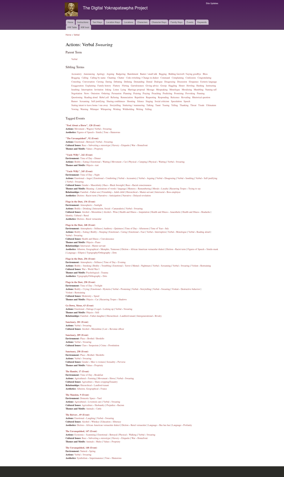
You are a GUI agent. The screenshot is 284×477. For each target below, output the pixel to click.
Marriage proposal (136, 89)
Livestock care (94, 401)
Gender (85, 185)
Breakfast (98, 374)
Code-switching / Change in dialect (142, 77)
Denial (149, 81)
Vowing (75, 109)
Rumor (74, 101)
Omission (95, 93)
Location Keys (113, 22)
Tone (106, 132)
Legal (98, 308)
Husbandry (100, 405)
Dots (114, 252)
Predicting (167, 93)
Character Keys (159, 22)
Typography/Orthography (98, 252)
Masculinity (96, 185)
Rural (86, 215)
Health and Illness (128, 211)
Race (84, 145)
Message (150, 89)
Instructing (211, 85)
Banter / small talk (148, 73)
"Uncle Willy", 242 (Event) (79, 154)
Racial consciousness (141, 185)
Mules (99, 441)
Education (106, 421)
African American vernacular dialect (147, 249)
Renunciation (127, 97)
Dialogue (158, 81)
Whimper (94, 109)
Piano (97, 242)
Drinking (87, 208)
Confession (191, 77)
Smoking (87, 265)
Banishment (132, 73)
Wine (115, 211)
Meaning (90, 188)
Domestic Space (87, 398)
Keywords (202, 22)
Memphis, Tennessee (110, 249)
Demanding (139, 81)
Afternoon (144, 228)
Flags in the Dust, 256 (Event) (80, 258)
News (86, 93)
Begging (163, 73)
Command (165, 77)
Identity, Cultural (74, 215)
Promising (179, 93)
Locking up (108, 308)
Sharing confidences (115, 101)
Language (71, 252)
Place (82, 338)
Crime (103, 345)
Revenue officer (117, 328)
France (104, 388)
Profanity (187, 425)
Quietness (118, 228)
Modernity (87, 295)
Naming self (211, 89)
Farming (92, 378)
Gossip (163, 85)
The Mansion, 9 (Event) (77, 394)
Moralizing (187, 89)
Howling (191, 85)
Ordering (105, 93)
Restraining (205, 265)
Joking (108, 89)
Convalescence (107, 238)
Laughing (90, 418)
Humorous (115, 132)
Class (84, 345)
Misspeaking (162, 89)
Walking (133, 434)
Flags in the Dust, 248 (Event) (80, 225)
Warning (84, 109)
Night (97, 174)
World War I (93, 269)
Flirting (125, 85)
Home (70, 22)
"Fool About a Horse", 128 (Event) (83, 125)
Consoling (76, 81)
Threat (193, 105)
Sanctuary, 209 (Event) (77, 335)
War (133, 145)
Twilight (98, 285)
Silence (140, 101)
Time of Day (86, 158)
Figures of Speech (85, 132)
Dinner (97, 158)
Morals (156, 188)
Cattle (98, 408)
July (167, 228)
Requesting (151, 97)
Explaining (90, 85)
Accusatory (76, 73)
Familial (84, 192)
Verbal (77, 34)
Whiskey (95, 421)
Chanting (111, 77)
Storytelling (115, 105)
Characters (142, 22)
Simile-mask (212, 249)
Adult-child (119, 192)
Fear (143, 231)
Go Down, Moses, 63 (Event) (80, 305)
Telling (174, 105)
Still (97, 312)
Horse (112, 378)
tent (97, 165)
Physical (132, 161)
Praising (137, 93)
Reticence (175, 97)
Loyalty (164, 188)
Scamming (91, 434)
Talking (150, 105)
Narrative (102, 195)
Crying (86, 289)
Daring (109, 81)
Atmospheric (86, 205)
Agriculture (87, 381)
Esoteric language (208, 81)
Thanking (184, 105)
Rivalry (158, 315)
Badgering (121, 73)
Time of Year (156, 228)
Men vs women (98, 361)
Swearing (107, 128)
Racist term (91, 195)
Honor (182, 85)
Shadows (122, 299)
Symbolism (82, 458)
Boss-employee (173, 192)
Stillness (98, 228)
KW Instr (85, 27)
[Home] (71, 10)
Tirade (201, 105)
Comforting (111, 178)
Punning (201, 93)
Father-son (95, 192)
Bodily (77, 161)
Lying (123, 89)
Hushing (200, 85)
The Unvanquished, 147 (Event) (81, 431)
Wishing (117, 109)
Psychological (92, 272)
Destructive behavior (190, 289)
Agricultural (80, 378)
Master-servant (146, 192)
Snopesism (94, 345)
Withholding (128, 109)
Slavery (115, 145)
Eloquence (194, 81)
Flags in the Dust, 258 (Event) (80, 282)
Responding (163, 97)
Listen (116, 89)
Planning (127, 93)
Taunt (158, 105)
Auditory (108, 228)
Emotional (79, 141)
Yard (99, 398)
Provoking (190, 93)
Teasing (165, 105)
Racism (120, 405)
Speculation (176, 101)
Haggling (172, 85)
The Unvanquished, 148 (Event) (81, 447)
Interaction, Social (101, 208)
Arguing (110, 73)
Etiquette (125, 145)
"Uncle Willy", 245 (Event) (79, 171)
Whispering (106, 109)
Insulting (75, 89)
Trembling (106, 265)
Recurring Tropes (178, 188)
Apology (101, 73)
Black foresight (117, 185)
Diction (80, 195)
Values (89, 148)
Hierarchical (132, 192)
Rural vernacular (93, 218)
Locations (128, 22)
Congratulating (204, 77)
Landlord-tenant (127, 315)
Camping (143, 161)
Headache (205, 211)
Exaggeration (77, 85)
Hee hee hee (164, 425)
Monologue (174, 89)
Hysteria (107, 289)
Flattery (116, 85)
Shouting (131, 101)
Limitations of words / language (111, 188)
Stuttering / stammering (134, 105)
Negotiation (76, 93)
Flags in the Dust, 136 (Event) (80, 201)
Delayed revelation (142, 195)
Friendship (107, 192)
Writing (139, 109)
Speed (96, 295)
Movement (79, 128)
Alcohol (85, 211)
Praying (146, 93)
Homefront (142, 145)
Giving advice (152, 85)
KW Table (72, 27)
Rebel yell (104, 97)
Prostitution (113, 345)
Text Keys (97, 22)
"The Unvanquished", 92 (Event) (82, 138)
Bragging (75, 77)
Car (125, 161)
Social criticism (162, 101)
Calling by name (98, 77)
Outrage (90, 308)
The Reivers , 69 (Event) (78, 414)
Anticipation (115, 195)
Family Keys (177, 22)
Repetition (139, 97)
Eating (86, 161)
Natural (83, 451)
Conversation (89, 81)
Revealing (185, 97)
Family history (104, 85)
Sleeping (103, 231)
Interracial (160, 192)
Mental (135, 265)
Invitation (98, 89)
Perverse (121, 361)
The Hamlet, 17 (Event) (77, 371)
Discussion (182, 81)
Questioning (77, 97)
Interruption (87, 89)
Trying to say (194, 188)
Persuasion (116, 93)
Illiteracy (117, 421)
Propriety (98, 148)
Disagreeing (169, 81)
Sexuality (111, 361)
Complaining (178, 77)
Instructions (82, 22)
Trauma (104, 272)
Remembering (144, 188)
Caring (124, 231)
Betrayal (90, 141)
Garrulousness (137, 85)
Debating (118, 81)
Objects (89, 165)
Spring (92, 451)
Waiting (106, 161)
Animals (90, 408)
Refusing (115, 97)
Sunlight (98, 205)
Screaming (84, 101)
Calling (85, 77)
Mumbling (198, 89)
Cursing (100, 81)
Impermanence (96, 458)
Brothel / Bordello (95, 338)
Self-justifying (98, 101)
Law (105, 328)
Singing (149, 101)
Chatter (121, 77)
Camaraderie (118, 208)
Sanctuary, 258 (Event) (77, 351)
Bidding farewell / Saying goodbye (184, 73)
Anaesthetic (175, 211)
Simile (99, 132)
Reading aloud (91, 97)
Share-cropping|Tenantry (106, 381)
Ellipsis (81, 252)
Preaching (156, 93)
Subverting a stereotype (99, 145)
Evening (122, 262)
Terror (128, 265)
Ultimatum (211, 105)
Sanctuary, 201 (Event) (77, 322)
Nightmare (146, 265)
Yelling (148, 109)
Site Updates (212, 3)
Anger (89, 178)
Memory (132, 188)
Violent (194, 265)
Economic (79, 434)
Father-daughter (97, 315)
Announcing (89, 73)
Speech (187, 101)
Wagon (89, 128)
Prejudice (110, 405)
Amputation (143, 211)
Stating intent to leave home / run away (89, 105)
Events (190, 22)
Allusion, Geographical (87, 249)
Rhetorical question (201, 97)
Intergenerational (145, 315)
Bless (205, 73)
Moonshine (96, 211)
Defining (128, 81)
